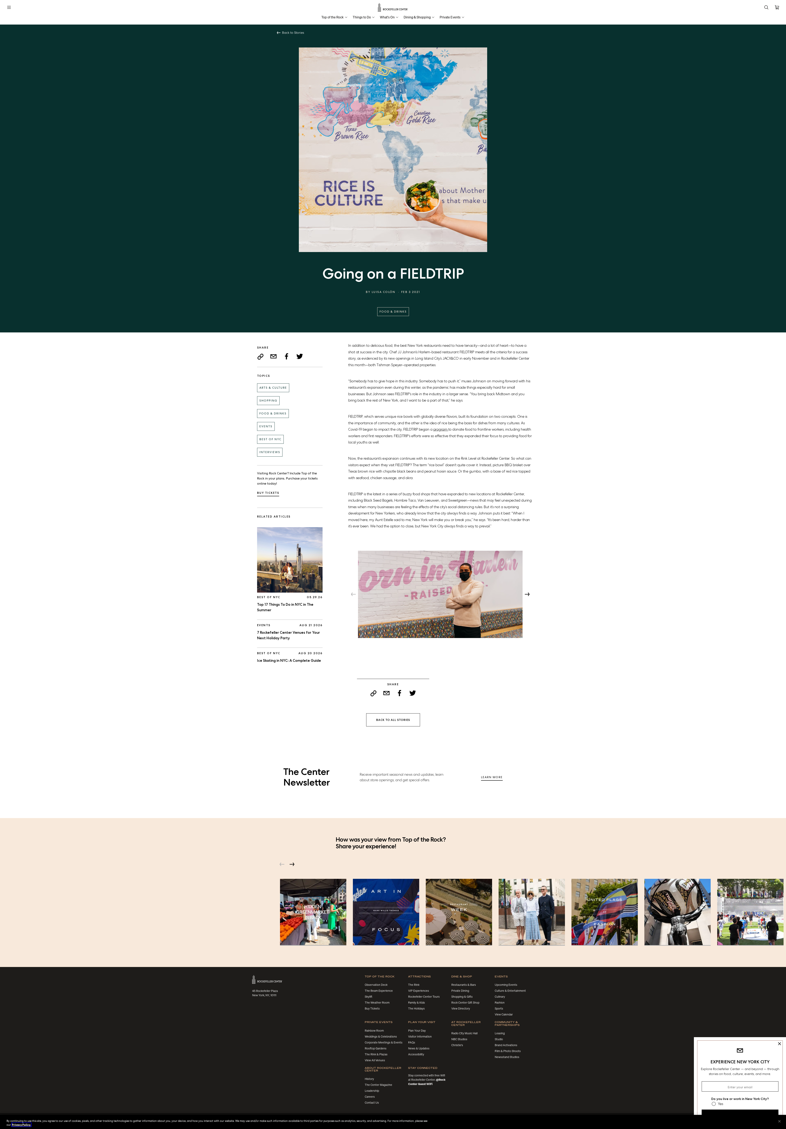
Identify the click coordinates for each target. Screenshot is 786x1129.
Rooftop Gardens (375, 1048)
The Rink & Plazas (376, 1054)
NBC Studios (459, 1039)
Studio (499, 1039)
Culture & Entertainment (510, 990)
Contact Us (372, 1102)
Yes (720, 1103)
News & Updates (418, 1048)
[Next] (527, 594)
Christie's (457, 1045)
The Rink (413, 985)
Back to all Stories (393, 720)
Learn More (492, 777)
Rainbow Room (374, 1030)
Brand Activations (506, 1045)
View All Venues (375, 1060)
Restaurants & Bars (463, 985)
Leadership (372, 1090)
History (369, 1079)
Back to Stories (293, 32)
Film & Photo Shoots (508, 1051)
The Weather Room (377, 1002)
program (440, 429)
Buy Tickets (268, 493)
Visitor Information (420, 1036)
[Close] (779, 1121)
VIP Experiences (418, 990)
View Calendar (504, 1014)
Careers (370, 1096)
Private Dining (460, 990)
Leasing (500, 1033)
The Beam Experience (379, 990)
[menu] (9, 7)
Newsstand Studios (507, 1057)
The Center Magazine (378, 1085)
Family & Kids (416, 1002)
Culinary (500, 996)
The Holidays (416, 1008)
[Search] (766, 7)
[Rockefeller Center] (393, 7)
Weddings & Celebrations (381, 1036)
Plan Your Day (417, 1030)
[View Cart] (777, 7)
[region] (393, 1122)
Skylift (368, 996)
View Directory (460, 1008)
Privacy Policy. (21, 1124)
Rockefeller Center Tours (424, 996)
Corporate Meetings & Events (383, 1042)
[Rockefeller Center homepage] (267, 979)
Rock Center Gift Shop (465, 1002)
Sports (499, 1008)
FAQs (411, 1042)
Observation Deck (376, 985)
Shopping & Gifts (462, 996)
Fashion (500, 1002)
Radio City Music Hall (464, 1033)
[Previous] (353, 594)
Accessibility (416, 1054)
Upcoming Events (506, 985)
